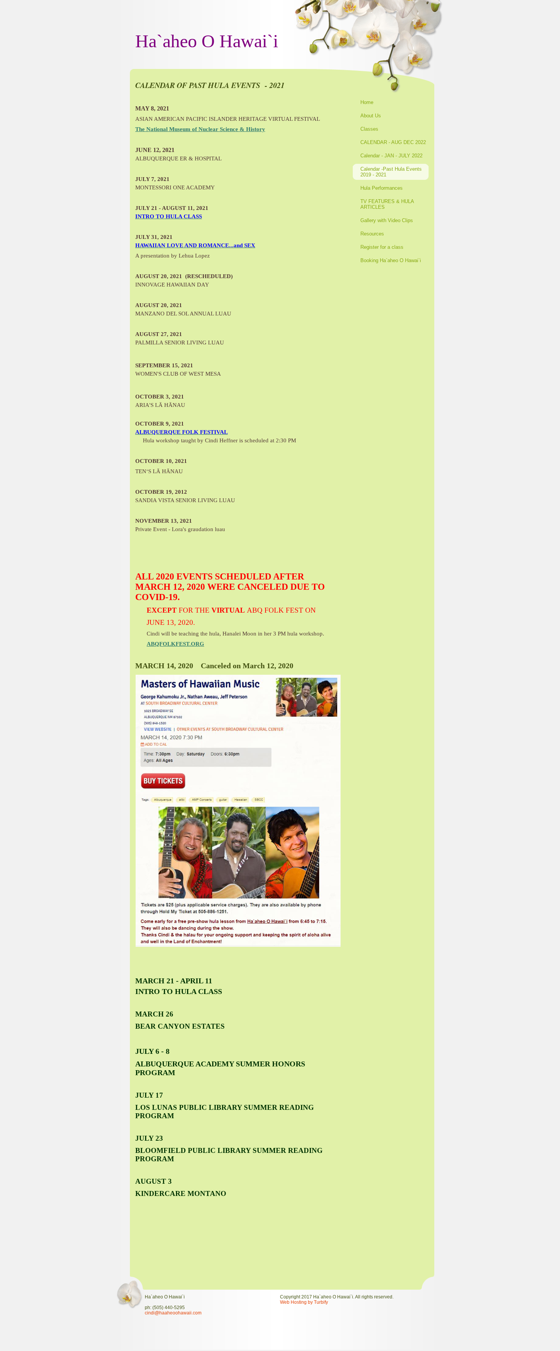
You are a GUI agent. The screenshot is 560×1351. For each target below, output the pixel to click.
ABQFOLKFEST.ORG (175, 644)
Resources (372, 234)
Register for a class (381, 247)
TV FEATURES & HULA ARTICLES (387, 204)
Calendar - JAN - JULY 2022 (391, 155)
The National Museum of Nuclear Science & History (200, 129)
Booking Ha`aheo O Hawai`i (390, 260)
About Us (370, 115)
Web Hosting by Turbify (304, 1302)
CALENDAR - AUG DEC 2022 (393, 142)
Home (366, 102)
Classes (369, 129)
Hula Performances (381, 188)
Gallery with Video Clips (386, 220)
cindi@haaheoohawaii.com (173, 1313)
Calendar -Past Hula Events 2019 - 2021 (391, 172)
